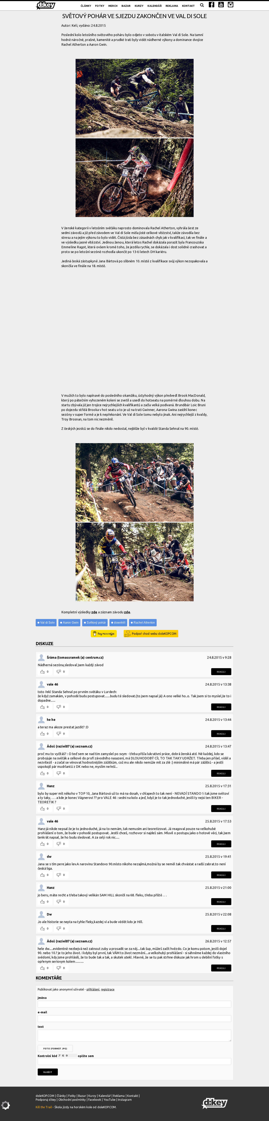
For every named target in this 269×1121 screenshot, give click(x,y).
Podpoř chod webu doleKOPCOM (154, 633)
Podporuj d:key (46, 1099)
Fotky (99, 5)
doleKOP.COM (45, 1095)
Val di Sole (47, 622)
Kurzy (139, 5)
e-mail (42, 1012)
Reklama (172, 5)
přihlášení (93, 989)
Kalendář (154, 5)
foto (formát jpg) (55, 1049)
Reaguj (221, 672)
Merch (112, 5)
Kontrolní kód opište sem (66, 1056)
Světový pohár (96, 622)
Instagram (125, 1099)
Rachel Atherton (144, 622)
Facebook (94, 1099)
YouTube (109, 1099)
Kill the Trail (44, 1107)
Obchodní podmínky (72, 1099)
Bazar (126, 5)
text (41, 1026)
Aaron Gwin (71, 622)
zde (94, 612)
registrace (108, 989)
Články (86, 5)
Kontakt (188, 5)
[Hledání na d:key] (202, 6)
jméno (42, 997)
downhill (119, 622)
